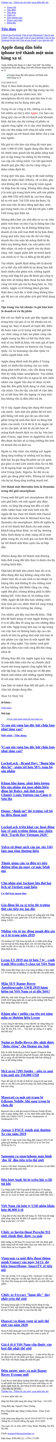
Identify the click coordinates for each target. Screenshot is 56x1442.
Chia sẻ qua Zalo (16, 37)
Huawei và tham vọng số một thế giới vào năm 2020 (25, 1323)
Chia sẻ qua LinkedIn (34, 37)
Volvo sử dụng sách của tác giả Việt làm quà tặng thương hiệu (27, 849)
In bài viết (14, 40)
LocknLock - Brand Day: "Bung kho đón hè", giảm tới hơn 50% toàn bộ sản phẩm (28, 767)
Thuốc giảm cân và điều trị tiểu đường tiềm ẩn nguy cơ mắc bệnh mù (25, 867)
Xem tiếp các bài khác (11, 1389)
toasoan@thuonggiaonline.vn (21, 1433)
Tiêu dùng (11, 12)
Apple (34, 113)
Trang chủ (11, 7)
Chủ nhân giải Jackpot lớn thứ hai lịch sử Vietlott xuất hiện (26, 885)
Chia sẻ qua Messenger (32, 35)
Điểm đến (11, 23)
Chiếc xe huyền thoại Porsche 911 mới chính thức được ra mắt (25, 1234)
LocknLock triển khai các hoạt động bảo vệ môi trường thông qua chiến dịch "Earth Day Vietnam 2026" (27, 831)
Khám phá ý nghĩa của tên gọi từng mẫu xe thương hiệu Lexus (27, 1015)
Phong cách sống (14, 20)
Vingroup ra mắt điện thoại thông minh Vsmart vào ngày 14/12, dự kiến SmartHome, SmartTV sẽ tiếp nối (26, 1264)
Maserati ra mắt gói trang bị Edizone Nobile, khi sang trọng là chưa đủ (25, 1101)
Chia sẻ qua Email (28, 40)
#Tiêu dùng (6, 708)
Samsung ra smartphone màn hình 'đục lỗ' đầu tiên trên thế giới (26, 1158)
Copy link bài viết (45, 40)
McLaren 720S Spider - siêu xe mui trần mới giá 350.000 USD (27, 1073)
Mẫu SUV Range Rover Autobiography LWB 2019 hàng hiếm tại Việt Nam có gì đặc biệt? (25, 987)
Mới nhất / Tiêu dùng (14, 735)
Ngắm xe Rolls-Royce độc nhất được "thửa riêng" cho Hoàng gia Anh (27, 1044)
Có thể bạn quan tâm (13, 893)
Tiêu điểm (11, 10)
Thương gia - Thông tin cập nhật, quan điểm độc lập (25, 2)
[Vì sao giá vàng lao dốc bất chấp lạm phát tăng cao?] (25, 719)
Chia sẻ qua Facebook (11, 35)
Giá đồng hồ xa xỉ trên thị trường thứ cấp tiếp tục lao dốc (25, 907)
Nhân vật (11, 15)
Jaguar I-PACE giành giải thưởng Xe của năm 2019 (26, 1132)
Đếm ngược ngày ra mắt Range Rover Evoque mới (24, 1372)
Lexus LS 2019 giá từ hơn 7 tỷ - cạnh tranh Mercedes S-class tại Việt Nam (28, 962)
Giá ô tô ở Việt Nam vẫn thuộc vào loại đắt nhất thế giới (26, 1346)
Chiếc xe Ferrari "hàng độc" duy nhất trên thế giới (25, 1297)
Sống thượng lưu (14, 17)
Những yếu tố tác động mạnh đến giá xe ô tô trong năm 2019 (28, 933)
